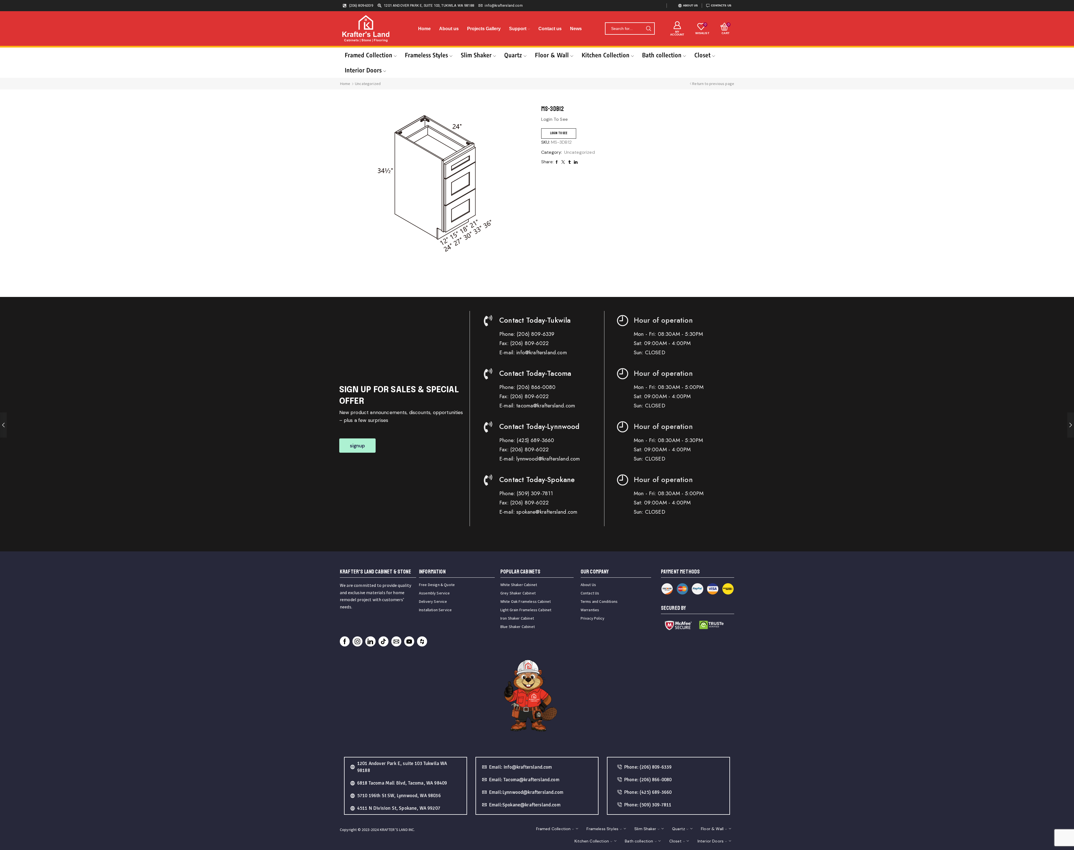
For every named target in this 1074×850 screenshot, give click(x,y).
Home (424, 28)
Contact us (550, 28)
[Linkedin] (370, 641)
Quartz (513, 55)
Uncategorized (368, 83)
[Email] (396, 641)
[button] (357, 445)
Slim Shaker (476, 55)
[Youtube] (409, 641)
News (576, 28)
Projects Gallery (484, 28)
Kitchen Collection (606, 55)
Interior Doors (363, 70)
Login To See (558, 133)
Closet (702, 55)
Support (517, 28)
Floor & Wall (552, 55)
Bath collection (662, 55)
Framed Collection (368, 55)
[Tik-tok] (383, 641)
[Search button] (648, 28)
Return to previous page (713, 83)
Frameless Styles (426, 55)
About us (449, 28)
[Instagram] (357, 641)
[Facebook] (345, 641)
